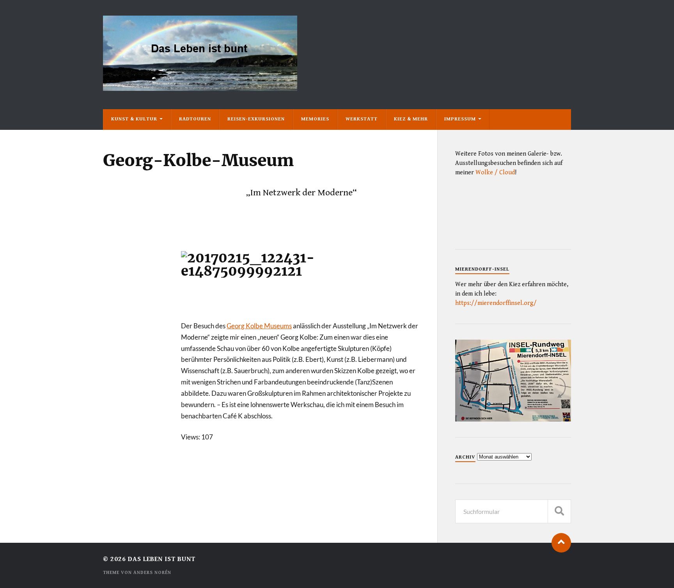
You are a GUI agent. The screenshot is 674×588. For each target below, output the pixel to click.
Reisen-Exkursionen (256, 119)
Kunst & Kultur (134, 119)
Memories (315, 119)
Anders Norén (152, 572)
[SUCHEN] (559, 511)
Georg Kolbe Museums (259, 326)
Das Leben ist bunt (161, 559)
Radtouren (195, 119)
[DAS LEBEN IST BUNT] (200, 88)
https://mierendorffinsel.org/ (496, 303)
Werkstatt (362, 119)
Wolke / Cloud (495, 172)
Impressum (460, 119)
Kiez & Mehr (411, 119)
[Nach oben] (561, 543)
